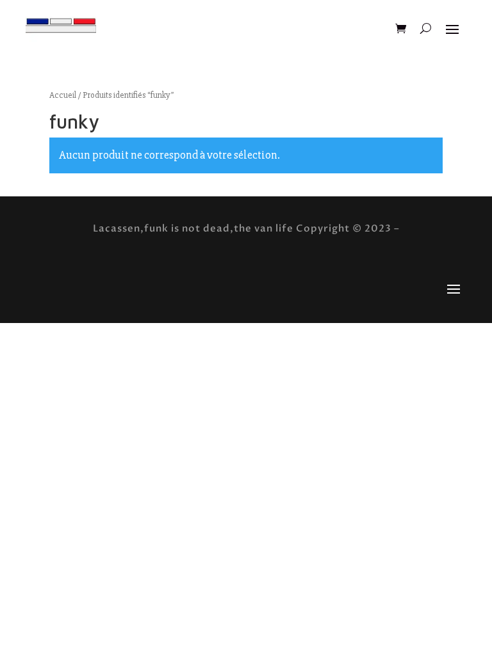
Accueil (62, 95)
